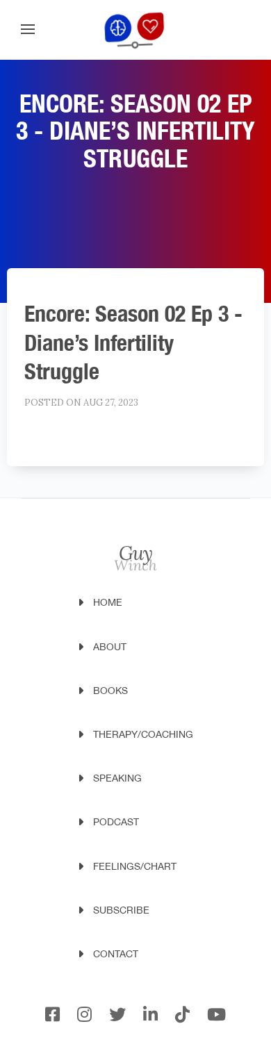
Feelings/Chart (134, 866)
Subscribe (121, 910)
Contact (115, 953)
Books (110, 690)
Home (107, 602)
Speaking (117, 778)
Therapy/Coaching (143, 734)
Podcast (116, 821)
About (109, 646)
